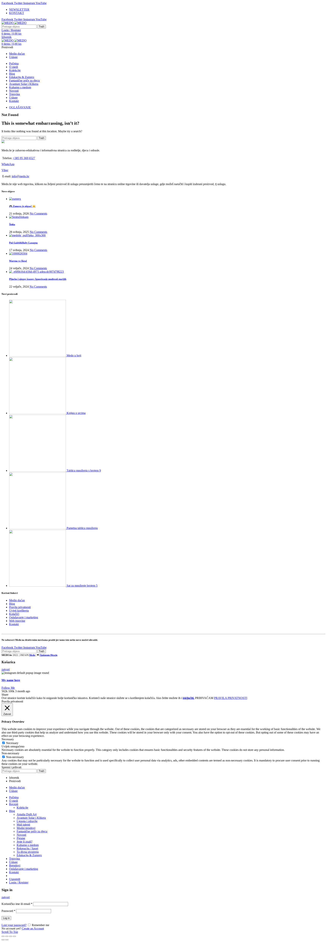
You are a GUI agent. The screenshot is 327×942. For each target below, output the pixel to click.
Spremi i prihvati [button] (11, 767)
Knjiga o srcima (76, 413)
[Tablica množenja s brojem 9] (38, 470)
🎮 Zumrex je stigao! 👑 (22, 206)
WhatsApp (8, 164)
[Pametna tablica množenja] (38, 528)
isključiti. (188, 698)
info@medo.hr (20, 176)
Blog (12, 603)
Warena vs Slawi (18, 260)
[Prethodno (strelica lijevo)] (3, 939)
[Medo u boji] (38, 355)
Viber (5, 170)
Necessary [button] (8, 739)
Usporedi (14, 879)
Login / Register (18, 882)
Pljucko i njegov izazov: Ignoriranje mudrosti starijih (37, 279)
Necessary (12, 743)
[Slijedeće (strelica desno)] (6, 939)
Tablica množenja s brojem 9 (84, 470)
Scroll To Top (10, 931)
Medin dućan (17, 600)
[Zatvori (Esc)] (3, 936)
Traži (41, 26)
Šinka (12, 224)
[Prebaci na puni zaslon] (10, 936)
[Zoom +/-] (14, 936)
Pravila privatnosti (20, 607)
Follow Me (8, 687)
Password (8, 910)
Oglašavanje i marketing (23, 617)
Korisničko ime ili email (17, 903)
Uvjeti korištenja (19, 610)
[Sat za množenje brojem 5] (38, 585)
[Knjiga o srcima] (38, 413)
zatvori (6, 669)
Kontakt (14, 624)
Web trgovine (17, 620)
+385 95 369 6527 (24, 158)
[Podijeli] (6, 936)
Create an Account (33, 928)
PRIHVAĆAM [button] (204, 698)
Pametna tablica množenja (82, 528)
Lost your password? (14, 925)
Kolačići (14, 614)
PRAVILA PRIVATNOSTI (230, 698)
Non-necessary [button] (10, 753)
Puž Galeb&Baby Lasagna (23, 242)
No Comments (38, 213)
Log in (6, 918)
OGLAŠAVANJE (20, 107)
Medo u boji (74, 355)
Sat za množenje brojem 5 (82, 585)
